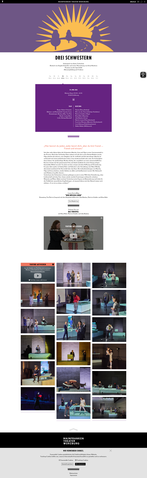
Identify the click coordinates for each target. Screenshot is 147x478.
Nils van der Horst (81, 112)
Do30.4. (67, 77)
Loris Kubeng (79, 124)
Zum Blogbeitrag (73, 201)
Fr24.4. (58, 77)
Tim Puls (69, 114)
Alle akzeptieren (80, 464)
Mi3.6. (88, 77)
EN (138, 1)
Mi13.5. (79, 77)
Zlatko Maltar (79, 126)
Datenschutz (73, 473)
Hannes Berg (79, 110)
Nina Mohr (78, 116)
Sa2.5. (71, 77)
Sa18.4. (50, 77)
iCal (73, 99)
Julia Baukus (79, 118)
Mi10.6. (92, 77)
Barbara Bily (62, 114)
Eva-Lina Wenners (81, 122)
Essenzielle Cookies (67, 460)
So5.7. (97, 77)
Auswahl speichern (67, 464)
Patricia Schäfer (80, 114)
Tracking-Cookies (82, 460)
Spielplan (133, 1)
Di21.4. (54, 77)
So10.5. (75, 77)
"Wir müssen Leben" (73, 195)
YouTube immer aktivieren (74, 240)
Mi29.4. (63, 77)
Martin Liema (79, 120)
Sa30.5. (84, 77)
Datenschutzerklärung (76, 232)
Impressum (73, 475)
